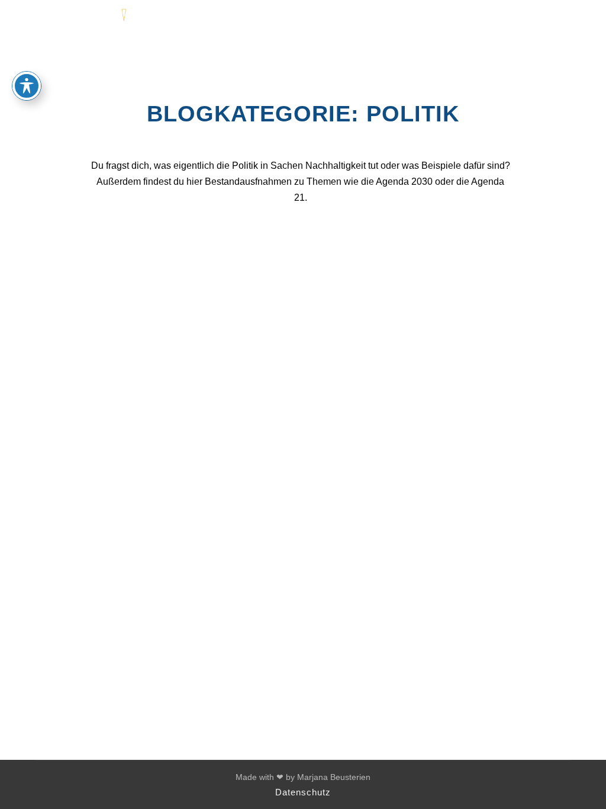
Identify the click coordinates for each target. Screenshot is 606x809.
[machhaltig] (83, 19)
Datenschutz (303, 792)
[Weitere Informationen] (541, 19)
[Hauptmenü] (562, 19)
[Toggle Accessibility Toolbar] (26, 86)
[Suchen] (520, 19)
